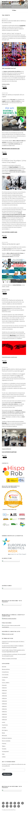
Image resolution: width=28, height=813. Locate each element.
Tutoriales (4, 748)
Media (3, 733)
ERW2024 (4, 717)
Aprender (4, 666)
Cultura (3, 680)
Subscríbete (7, 774)
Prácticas (4, 743)
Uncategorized (5, 751)
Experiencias (5, 725)
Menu (14, 10)
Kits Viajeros (5, 730)
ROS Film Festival (6, 308)
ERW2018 (4, 695)
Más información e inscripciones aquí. (11, 148)
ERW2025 (4, 719)
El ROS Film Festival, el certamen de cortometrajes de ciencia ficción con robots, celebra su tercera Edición (13, 302)
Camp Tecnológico (13, 167)
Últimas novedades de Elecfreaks (9, 658)
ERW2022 (4, 709)
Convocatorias (5, 674)
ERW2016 (4, 690)
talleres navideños (7, 248)
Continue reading (6, 84)
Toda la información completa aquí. (9, 357)
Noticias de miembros (7, 738)
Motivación (4, 735)
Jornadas (4, 727)
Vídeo (3, 754)
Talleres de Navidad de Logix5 (11, 244)
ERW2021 (4, 706)
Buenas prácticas (6, 669)
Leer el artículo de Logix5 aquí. (9, 451)
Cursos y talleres (5, 682)
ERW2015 (4, 687)
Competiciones (5, 672)
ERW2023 (4, 714)
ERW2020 (4, 701)
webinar (3, 756)
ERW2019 (4, 698)
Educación (4, 685)
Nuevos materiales (6, 740)
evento (3, 722)
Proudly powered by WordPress (9, 809)
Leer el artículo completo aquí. (9, 232)
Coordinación (5, 677)
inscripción (4, 310)
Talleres (3, 746)
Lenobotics (22, 25)
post (23, 373)
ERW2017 (4, 693)
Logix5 (23, 250)
